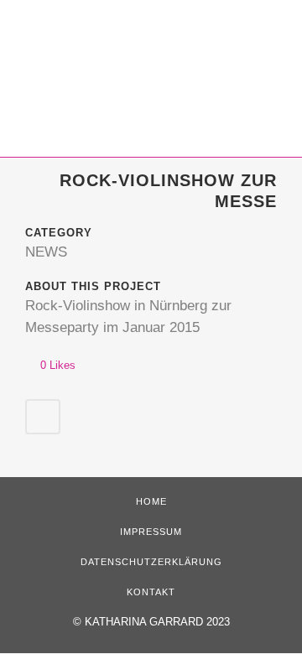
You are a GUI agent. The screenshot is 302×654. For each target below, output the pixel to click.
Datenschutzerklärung (151, 562)
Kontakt (151, 592)
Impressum (151, 532)
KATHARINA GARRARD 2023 (157, 621)
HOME (151, 501)
